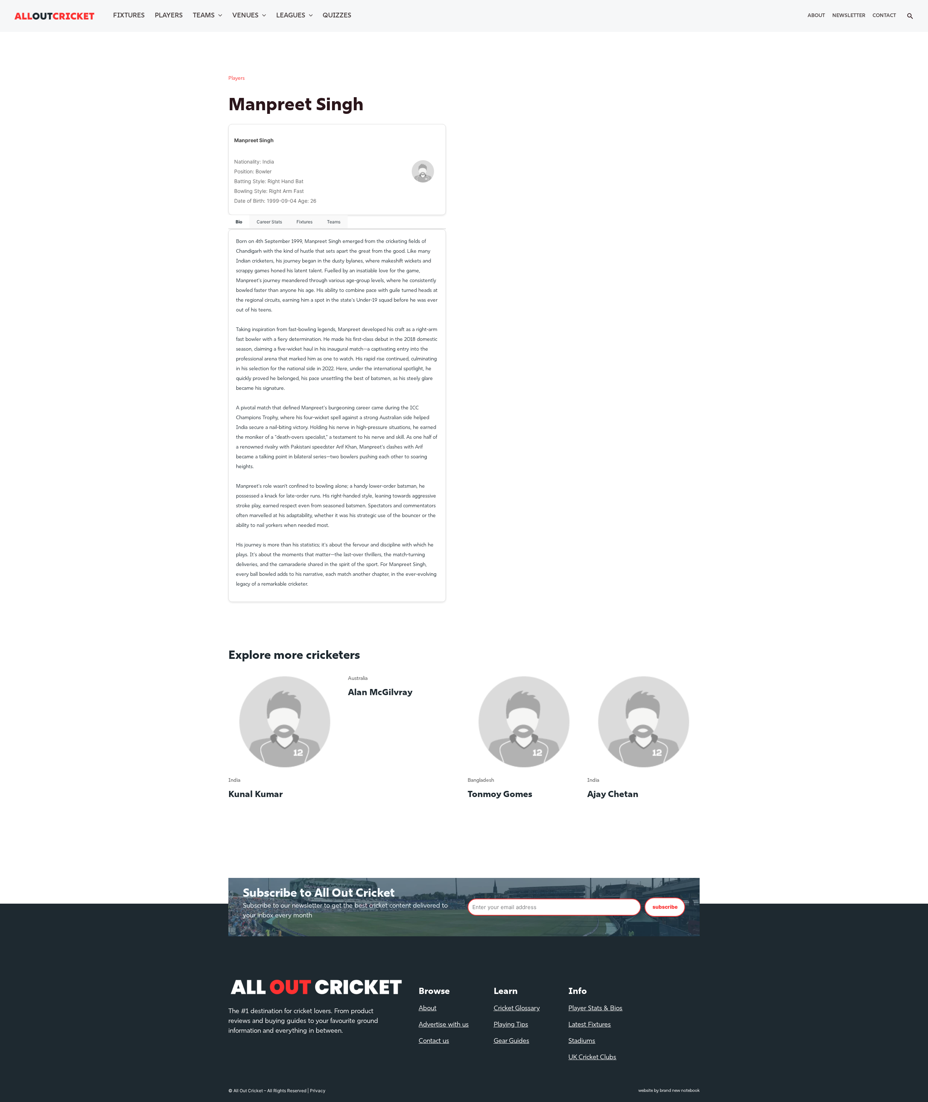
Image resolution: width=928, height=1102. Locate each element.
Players (169, 16)
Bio (239, 221)
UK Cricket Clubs (592, 1057)
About (816, 15)
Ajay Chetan (612, 795)
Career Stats (269, 221)
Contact (884, 15)
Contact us (434, 1041)
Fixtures (129, 16)
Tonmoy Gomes (500, 795)
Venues (245, 16)
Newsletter (848, 15)
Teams (204, 16)
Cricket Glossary (517, 1009)
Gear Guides (511, 1041)
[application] (218, 16)
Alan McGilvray (380, 693)
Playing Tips (511, 1025)
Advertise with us (444, 1025)
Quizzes (337, 16)
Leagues (290, 16)
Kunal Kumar (255, 795)
